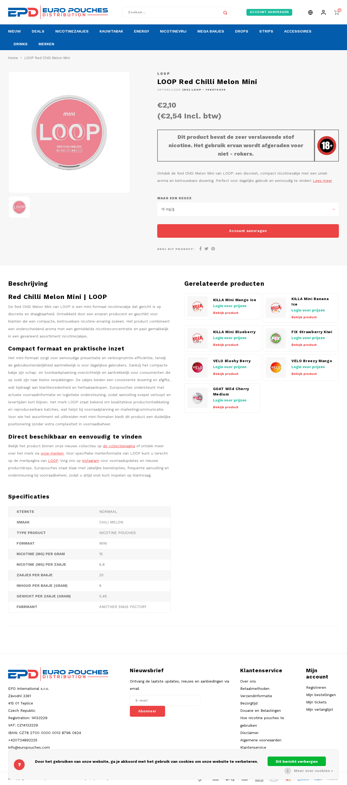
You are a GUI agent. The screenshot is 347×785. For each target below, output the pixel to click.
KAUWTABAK (111, 31)
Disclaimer (249, 733)
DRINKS (21, 44)
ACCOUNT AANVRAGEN (269, 12)
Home (13, 58)
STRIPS (266, 31)
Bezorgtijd (249, 703)
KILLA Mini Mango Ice (234, 300)
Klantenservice (253, 747)
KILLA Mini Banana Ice (310, 301)
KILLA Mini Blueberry (234, 332)
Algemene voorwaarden (260, 740)
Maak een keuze (174, 198)
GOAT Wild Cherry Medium (231, 391)
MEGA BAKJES (210, 31)
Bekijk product (225, 313)
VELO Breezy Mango (311, 361)
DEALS (38, 31)
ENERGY (141, 31)
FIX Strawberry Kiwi (311, 332)
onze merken (52, 453)
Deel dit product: (176, 249)
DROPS (241, 31)
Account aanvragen (248, 231)
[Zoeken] (225, 12)
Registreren (316, 687)
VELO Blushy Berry (232, 361)
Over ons (248, 681)
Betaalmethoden (254, 688)
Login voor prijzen (229, 306)
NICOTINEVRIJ (173, 31)
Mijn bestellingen (321, 695)
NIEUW (14, 31)
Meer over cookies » (313, 770)
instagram (90, 460)
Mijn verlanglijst (319, 709)
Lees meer (322, 180)
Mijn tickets (316, 702)
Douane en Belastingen (260, 710)
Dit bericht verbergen (297, 761)
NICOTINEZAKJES (72, 31)
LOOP (163, 74)
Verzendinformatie (256, 696)
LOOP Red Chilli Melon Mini (47, 58)
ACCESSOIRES (297, 31)
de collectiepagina (119, 446)
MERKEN (46, 44)
